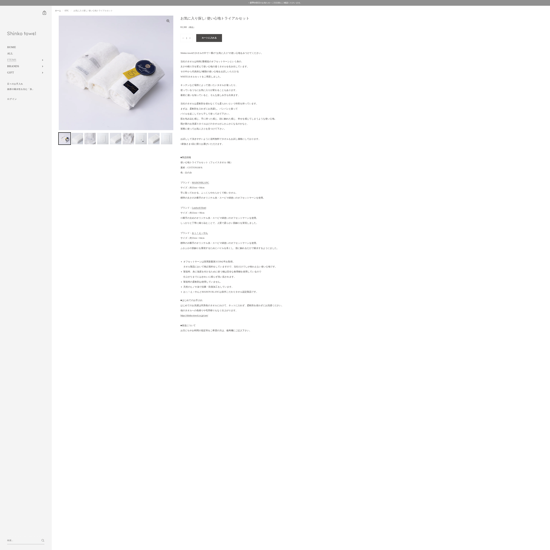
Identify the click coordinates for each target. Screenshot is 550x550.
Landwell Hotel (199, 208)
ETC (67, 11)
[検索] (42, 540)
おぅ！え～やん (200, 233)
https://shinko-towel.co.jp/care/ (194, 315)
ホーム (58, 11)
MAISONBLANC (200, 182)
